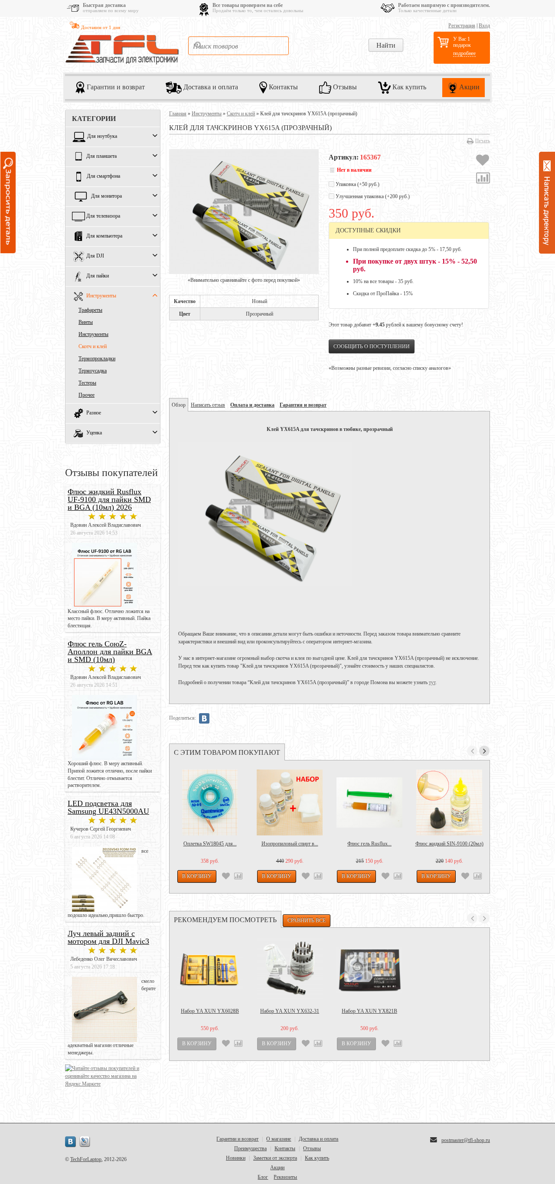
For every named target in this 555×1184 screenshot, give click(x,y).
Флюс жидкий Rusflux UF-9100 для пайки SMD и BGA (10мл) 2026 (109, 499)
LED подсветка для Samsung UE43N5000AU (108, 807)
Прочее (86, 395)
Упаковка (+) (356, 184)
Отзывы (344, 86)
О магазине (278, 1139)
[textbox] (238, 45)
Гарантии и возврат (115, 86)
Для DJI (95, 256)
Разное (93, 413)
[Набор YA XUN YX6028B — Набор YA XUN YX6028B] (210, 970)
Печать (482, 140)
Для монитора (106, 196)
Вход (484, 26)
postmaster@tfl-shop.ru (465, 1140)
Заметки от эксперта (275, 1158)
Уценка (94, 433)
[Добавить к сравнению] (483, 179)
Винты (85, 322)
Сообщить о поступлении (371, 346)
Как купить (408, 86)
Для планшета (101, 156)
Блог (263, 1177)
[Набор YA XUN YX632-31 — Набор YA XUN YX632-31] (290, 970)
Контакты (282, 86)
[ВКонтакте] (204, 718)
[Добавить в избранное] (482, 161)
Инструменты (101, 296)
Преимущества (250, 1148)
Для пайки (97, 276)
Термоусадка (92, 371)
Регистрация (461, 26)
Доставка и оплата (210, 86)
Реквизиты (285, 1177)
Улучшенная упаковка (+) (372, 196)
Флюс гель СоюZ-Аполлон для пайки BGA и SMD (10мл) (110, 651)
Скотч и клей (92, 346)
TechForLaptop (85, 1159)
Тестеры (87, 383)
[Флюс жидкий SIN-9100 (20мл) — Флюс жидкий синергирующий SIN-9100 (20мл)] (449, 802)
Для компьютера (104, 236)
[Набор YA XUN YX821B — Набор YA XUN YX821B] (369, 970)
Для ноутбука (102, 137)
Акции (468, 86)
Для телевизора (103, 216)
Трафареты (90, 310)
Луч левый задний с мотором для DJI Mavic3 (108, 937)
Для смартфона (103, 176)
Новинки (235, 1158)
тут (432, 682)
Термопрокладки (96, 359)
